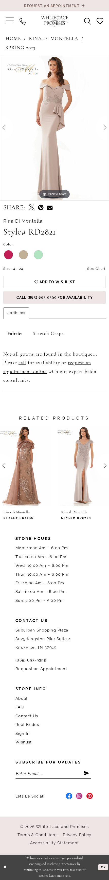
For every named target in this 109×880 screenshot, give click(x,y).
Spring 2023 (21, 48)
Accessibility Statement (54, 843)
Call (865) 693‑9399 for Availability (54, 297)
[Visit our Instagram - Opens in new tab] (79, 796)
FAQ (19, 707)
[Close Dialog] (5, 867)
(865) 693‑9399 (31, 660)
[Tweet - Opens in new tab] (31, 207)
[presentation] (25, 466)
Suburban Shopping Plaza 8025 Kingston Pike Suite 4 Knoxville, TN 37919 (43, 639)
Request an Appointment (41, 669)
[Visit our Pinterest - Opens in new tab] (89, 796)
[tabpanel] (54, 127)
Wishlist (23, 742)
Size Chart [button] (96, 269)
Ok (103, 867)
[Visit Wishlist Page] (100, 21)
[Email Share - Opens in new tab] (49, 208)
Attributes (16, 313)
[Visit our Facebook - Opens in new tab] (69, 796)
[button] (9, 21)
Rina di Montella (53, 38)
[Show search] (87, 21)
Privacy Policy (77, 835)
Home (13, 38)
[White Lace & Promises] (54, 21)
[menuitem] (9, 21)
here (67, 875)
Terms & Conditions (37, 835)
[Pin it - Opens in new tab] (41, 207)
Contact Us (26, 716)
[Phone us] (22, 21)
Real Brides (27, 724)
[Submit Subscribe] (87, 773)
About (21, 698)
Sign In (22, 733)
